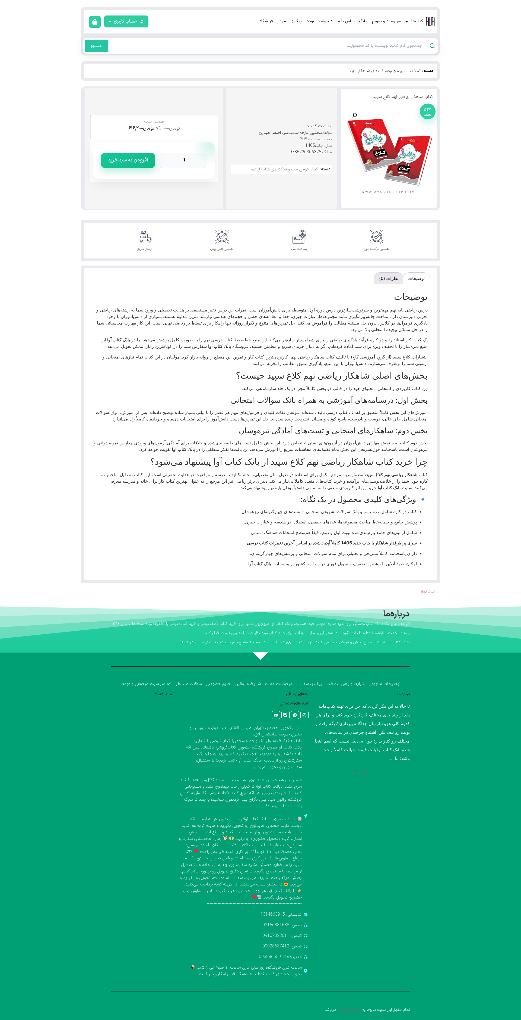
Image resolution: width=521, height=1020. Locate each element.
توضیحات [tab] (416, 278)
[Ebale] (285, 715)
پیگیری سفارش (289, 21)
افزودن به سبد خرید (128, 160)
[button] (125, 21)
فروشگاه (266, 21)
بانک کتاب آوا (349, 1010)
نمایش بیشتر (362, 772)
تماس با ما (345, 21)
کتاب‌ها (417, 21)
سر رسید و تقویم (386, 21)
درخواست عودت (319, 21)
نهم (352, 71)
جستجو (96, 46)
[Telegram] (295, 715)
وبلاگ (363, 21)
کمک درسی (411, 71)
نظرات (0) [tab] (388, 278)
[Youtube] (276, 715)
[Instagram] (304, 715)
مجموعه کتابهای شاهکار (378, 71)
